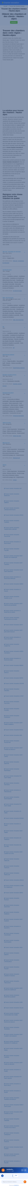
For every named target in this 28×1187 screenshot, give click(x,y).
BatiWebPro (16, 1185)
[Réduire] (22, 1127)
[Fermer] (25, 1127)
